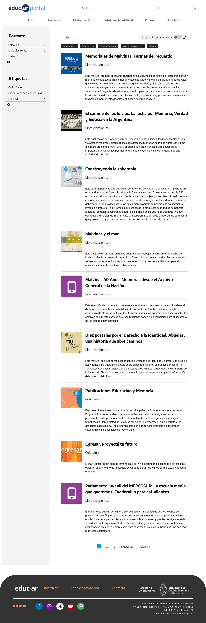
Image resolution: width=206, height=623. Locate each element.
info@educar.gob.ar (183, 613)
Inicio (31, 20)
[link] (195, 8)
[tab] (67, 37)
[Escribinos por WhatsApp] (80, 606)
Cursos (149, 20)
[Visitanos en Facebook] (39, 606)
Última (145, 546)
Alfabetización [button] (82, 20)
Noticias (172, 20)
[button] (8, 62)
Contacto (118, 588)
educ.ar (144, 603)
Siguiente (127, 546)
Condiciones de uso (85, 588)
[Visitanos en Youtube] (70, 606)
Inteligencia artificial (118, 20)
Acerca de (51, 588)
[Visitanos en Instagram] (49, 606)
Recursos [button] (54, 20)
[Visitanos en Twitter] (60, 606)
